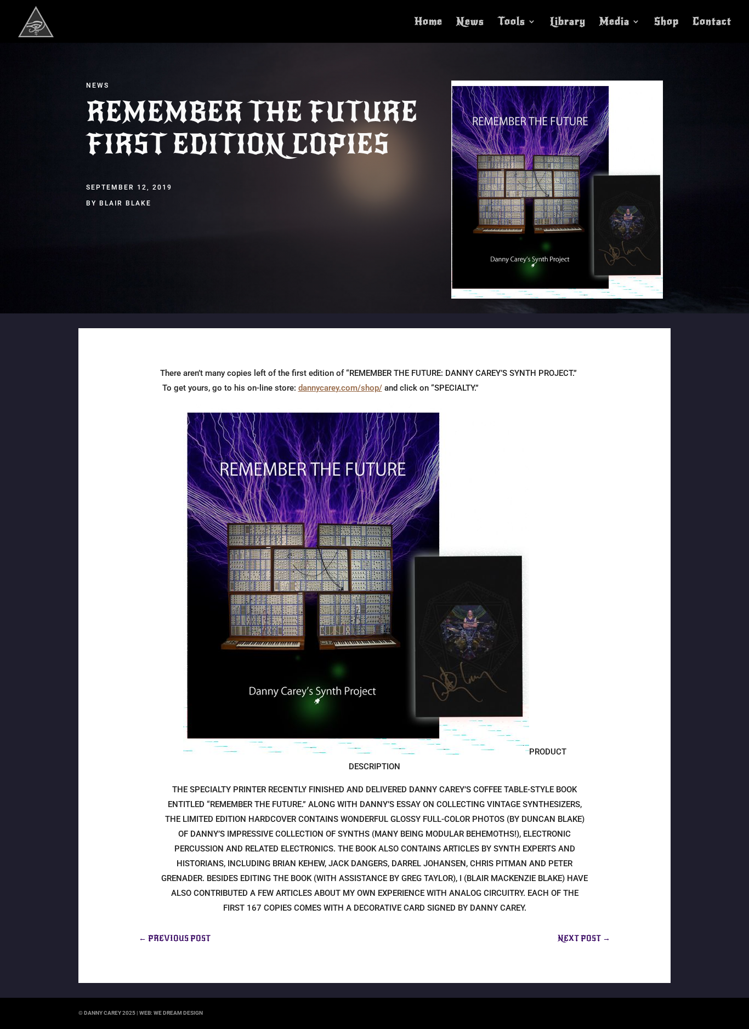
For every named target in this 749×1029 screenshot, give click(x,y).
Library (568, 22)
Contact (712, 22)
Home (428, 22)
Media (614, 22)
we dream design (178, 1013)
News (470, 22)
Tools (511, 22)
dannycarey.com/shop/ (340, 388)
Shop (666, 22)
